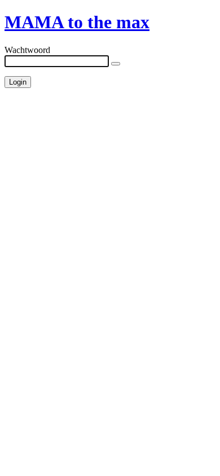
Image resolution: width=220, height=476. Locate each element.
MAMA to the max (77, 22)
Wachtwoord (27, 50)
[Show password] (115, 63)
